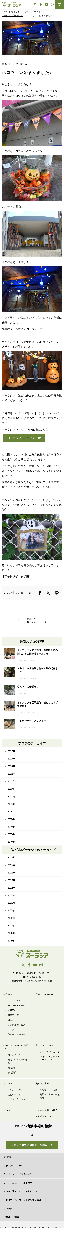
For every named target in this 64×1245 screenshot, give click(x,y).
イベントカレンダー (17, 1099)
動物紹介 (12, 1067)
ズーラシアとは (15, 1000)
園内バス (12, 1020)
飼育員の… (32, 618)
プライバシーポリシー (14, 1165)
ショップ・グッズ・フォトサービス (50, 1058)
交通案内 (12, 1010)
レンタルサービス (16, 1024)
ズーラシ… (32, 622)
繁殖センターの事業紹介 (50, 1096)
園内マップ (13, 1015)
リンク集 (7, 1208)
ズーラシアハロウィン (21, 438)
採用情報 (7, 1157)
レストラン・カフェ (50, 1051)
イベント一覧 (14, 1089)
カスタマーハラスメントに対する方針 (22, 1200)
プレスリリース (43, 1115)
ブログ (6, 1110)
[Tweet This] (48, 592)
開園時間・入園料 (16, 1005)
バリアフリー (14, 1029)
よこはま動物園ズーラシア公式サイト (11, 4)
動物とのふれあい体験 (17, 1061)
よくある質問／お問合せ (47, 1110)
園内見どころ (14, 1054)
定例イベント (14, 1094)
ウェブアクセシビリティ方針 (17, 1174)
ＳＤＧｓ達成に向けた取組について (21, 1191)
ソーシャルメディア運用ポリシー (20, 1182)
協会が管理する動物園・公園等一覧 (32, 1145)
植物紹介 (12, 1072)
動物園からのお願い (17, 1034)
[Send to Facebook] (39, 592)
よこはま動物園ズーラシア (32, 954)
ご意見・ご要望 (11, 1217)
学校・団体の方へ (44, 994)
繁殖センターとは (48, 1089)
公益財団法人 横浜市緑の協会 (32, 1126)
